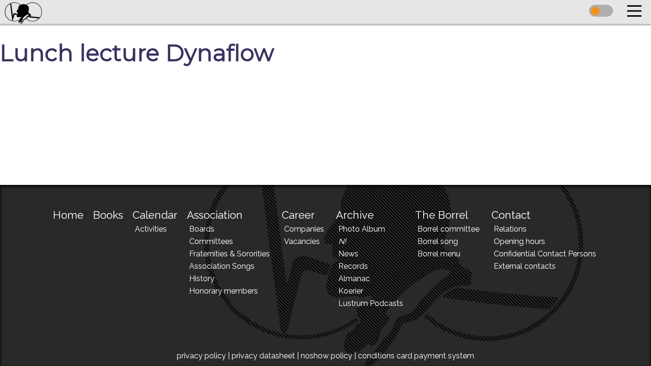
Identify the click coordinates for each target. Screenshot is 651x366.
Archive (355, 215)
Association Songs (221, 266)
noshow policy (326, 355)
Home (68, 215)
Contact (510, 215)
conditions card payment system (416, 355)
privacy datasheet (263, 355)
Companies (304, 229)
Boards (201, 229)
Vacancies (302, 241)
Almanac (354, 278)
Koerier (350, 290)
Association (215, 215)
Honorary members (223, 290)
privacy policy (201, 355)
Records (353, 266)
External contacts (525, 266)
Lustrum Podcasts (370, 303)
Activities (151, 229)
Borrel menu (438, 253)
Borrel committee (448, 229)
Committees (211, 241)
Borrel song (437, 241)
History (201, 278)
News (348, 253)
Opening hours (519, 241)
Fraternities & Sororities (229, 253)
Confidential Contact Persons (545, 253)
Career (298, 215)
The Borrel (441, 215)
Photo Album (361, 229)
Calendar (154, 215)
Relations (510, 229)
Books (108, 215)
